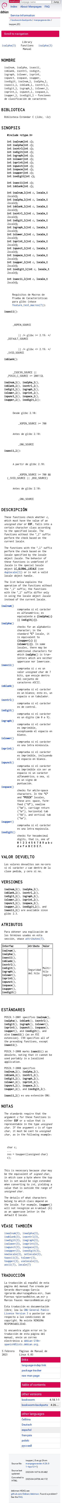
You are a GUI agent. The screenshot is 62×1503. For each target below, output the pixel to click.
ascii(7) (10, 1264)
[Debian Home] (4, 7)
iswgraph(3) (30, 1240)
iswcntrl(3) (30, 1236)
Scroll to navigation (16, 33)
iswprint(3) (30, 1243)
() (7, 605)
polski (25, 1440)
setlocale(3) (32, 1254)
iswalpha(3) (30, 1233)
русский (27, 1445)
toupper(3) (11, 1261)
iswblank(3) (12, 1236)
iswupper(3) (12, 1250)
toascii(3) (11, 1257)
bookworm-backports (22, 20)
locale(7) (24, 1264)
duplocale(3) (12, 572)
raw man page (30, 1375)
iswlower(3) (12, 1243)
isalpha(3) (9, 45)
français (27, 1435)
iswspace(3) (30, 1247)
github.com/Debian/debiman (25, 1494)
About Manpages (31, 6)
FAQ (47, 6)
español (27, 1430)
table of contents (34, 1385)
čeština (26, 1419)
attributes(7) (34, 938)
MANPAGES (15, 1)
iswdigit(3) (12, 1240)
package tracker (31, 1370)
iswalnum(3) (12, 1233)
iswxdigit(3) (31, 1250)
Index (14, 6)
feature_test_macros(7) (27, 305)
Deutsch (27, 1424)
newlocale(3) (12, 1254)
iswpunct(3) (12, 1247)
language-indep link (34, 1365)
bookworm (28, 1399)
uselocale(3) (29, 1261)
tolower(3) (28, 1257)
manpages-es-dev (42, 20)
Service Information (23, 15)
